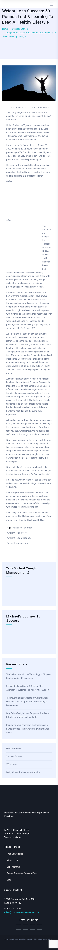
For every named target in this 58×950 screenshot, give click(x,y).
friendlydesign (16, 108)
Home (5, 29)
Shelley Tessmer (23, 527)
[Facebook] (18, 927)
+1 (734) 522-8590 (13, 908)
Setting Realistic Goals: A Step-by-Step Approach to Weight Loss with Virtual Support (27, 688)
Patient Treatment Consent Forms (22, 873)
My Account (12, 860)
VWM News (11, 764)
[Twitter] (25, 927)
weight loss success (19, 538)
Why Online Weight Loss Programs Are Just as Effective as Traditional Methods (28, 715)
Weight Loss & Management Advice (23, 772)
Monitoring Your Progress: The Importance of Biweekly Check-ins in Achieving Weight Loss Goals (27, 729)
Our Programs (13, 867)
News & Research (14, 748)
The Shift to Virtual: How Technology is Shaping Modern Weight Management (28, 676)
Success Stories (20, 29)
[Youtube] (39, 927)
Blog (9, 879)
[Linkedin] (32, 927)
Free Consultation (15, 854)
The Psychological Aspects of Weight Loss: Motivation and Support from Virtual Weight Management (27, 702)
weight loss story (17, 533)
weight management (18, 543)
